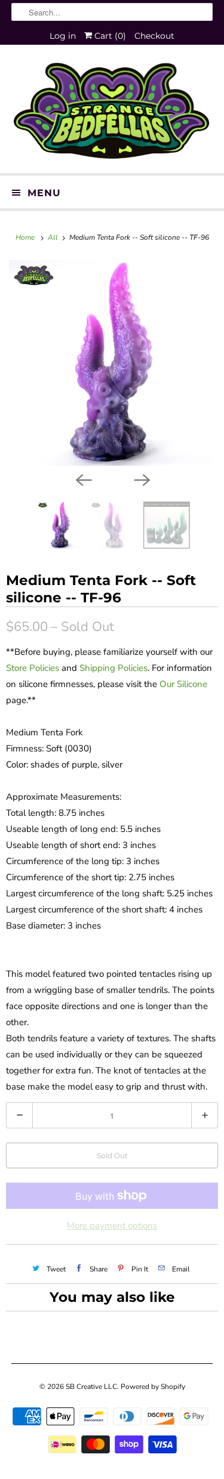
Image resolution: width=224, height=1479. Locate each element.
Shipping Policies (113, 668)
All (54, 237)
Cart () (109, 35)
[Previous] (83, 479)
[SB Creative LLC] (111, 114)
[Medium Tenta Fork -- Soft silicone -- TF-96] (112, 363)
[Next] (141, 479)
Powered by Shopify (153, 1386)
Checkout (154, 35)
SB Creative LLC (91, 1386)
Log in (63, 35)
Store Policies (32, 668)
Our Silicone (183, 684)
